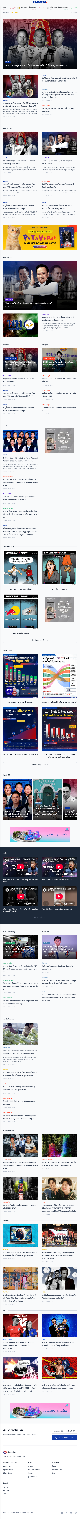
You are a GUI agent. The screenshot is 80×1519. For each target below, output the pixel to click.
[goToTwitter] (66, 1513)
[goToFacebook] (62, 1513)
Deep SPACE (7, 1466)
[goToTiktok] (76, 1513)
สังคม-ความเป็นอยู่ (34, 1470)
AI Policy (6, 1494)
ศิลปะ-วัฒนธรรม (57, 1470)
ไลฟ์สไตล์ (55, 1466)
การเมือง (30, 1466)
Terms (5, 1487)
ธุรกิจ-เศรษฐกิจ (33, 1476)
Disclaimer (74, 12)
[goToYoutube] (71, 1513)
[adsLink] (59, 440)
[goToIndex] (40, 2)
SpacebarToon (8, 1470)
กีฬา (53, 1473)
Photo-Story (7, 1473)
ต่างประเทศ (31, 1473)
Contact (6, 1490)
